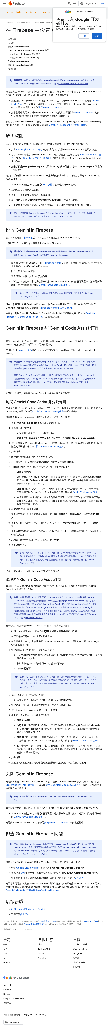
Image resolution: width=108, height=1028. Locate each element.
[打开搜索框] (69, 3)
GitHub (6, 962)
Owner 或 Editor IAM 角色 (29, 149)
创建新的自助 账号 (48, 411)
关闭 (84, 36)
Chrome (7, 989)
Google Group (79, 953)
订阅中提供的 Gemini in (43, 255)
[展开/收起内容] (18, 39)
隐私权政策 (15, 1015)
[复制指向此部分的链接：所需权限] (26, 136)
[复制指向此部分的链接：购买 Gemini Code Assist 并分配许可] (69, 402)
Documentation (13, 12)
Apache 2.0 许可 (91, 921)
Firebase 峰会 (44, 949)
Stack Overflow (80, 949)
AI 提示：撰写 (30, 854)
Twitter (41, 953)
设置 (50, 107)
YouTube (42, 958)
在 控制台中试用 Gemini (55, 307)
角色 (54, 285)
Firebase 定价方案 (22, 385)
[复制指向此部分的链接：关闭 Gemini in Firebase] (56, 774)
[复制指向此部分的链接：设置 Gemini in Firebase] (56, 230)
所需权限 (28, 237)
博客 (40, 944)
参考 (5, 949)
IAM (23, 872)
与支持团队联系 (80, 944)
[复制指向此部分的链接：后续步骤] (26, 902)
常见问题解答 (79, 962)
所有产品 (7, 1003)
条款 (5, 1015)
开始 (97, 36)
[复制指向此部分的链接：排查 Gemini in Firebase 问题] (66, 834)
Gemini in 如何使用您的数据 (67, 125)
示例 (5, 953)
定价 (85, 492)
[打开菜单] (4, 3)
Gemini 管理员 (24, 350)
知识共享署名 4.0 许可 (47, 921)
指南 (5, 944)
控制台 (53, 262)
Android (7, 985)
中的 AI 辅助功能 (73, 83)
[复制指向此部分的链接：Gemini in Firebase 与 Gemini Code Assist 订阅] (8, 334)
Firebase (9, 22)
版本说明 (77, 958)
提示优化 (24, 914)
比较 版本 (49, 446)
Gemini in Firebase (41, 12)
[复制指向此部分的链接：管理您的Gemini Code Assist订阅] (64, 580)
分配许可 (79, 878)
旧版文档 (77, 967)
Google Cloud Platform (13, 998)
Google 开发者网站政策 (34, 924)
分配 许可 (61, 216)
